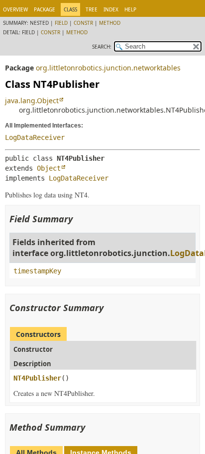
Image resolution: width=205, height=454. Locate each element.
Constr (83, 22)
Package (44, 9)
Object (49, 168)
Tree (92, 9)
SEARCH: (101, 46)
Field (61, 22)
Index (110, 9)
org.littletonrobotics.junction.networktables (108, 67)
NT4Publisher (37, 378)
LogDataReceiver (35, 137)
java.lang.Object (32, 100)
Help (130, 9)
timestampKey (37, 271)
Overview (15, 9)
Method (109, 22)
